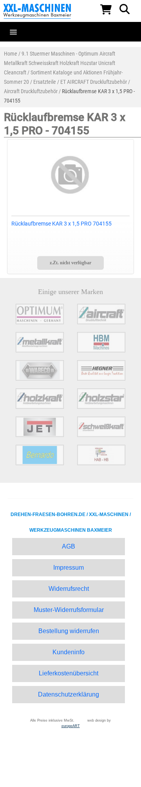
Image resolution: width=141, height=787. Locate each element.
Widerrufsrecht (69, 588)
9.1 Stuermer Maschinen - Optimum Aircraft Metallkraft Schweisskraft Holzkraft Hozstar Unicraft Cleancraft (59, 63)
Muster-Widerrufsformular (69, 609)
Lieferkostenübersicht (68, 673)
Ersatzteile (44, 82)
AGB (68, 546)
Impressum (68, 567)
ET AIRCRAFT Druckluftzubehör (93, 82)
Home (10, 54)
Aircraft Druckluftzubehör (31, 91)
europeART (70, 726)
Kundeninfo (68, 652)
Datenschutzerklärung (68, 694)
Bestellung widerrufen (68, 631)
